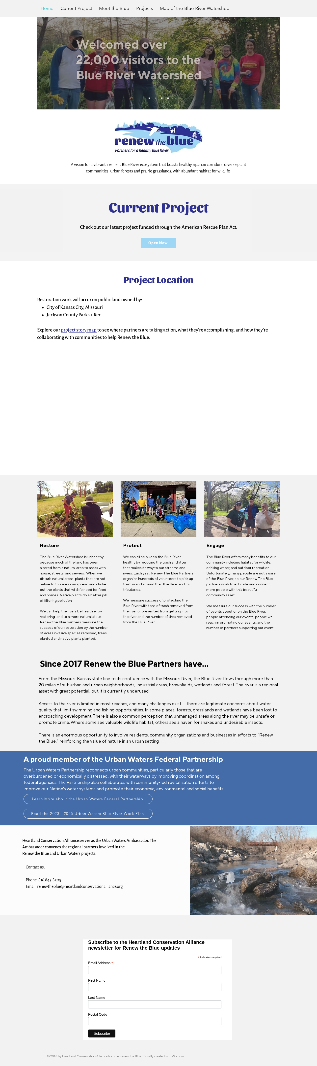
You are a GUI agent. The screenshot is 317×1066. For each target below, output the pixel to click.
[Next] (268, 63)
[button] (144, 8)
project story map (79, 330)
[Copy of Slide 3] (168, 98)
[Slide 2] (155, 98)
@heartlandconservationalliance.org (92, 886)
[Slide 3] (161, 98)
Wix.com (178, 1056)
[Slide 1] (149, 98)
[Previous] (49, 63)
